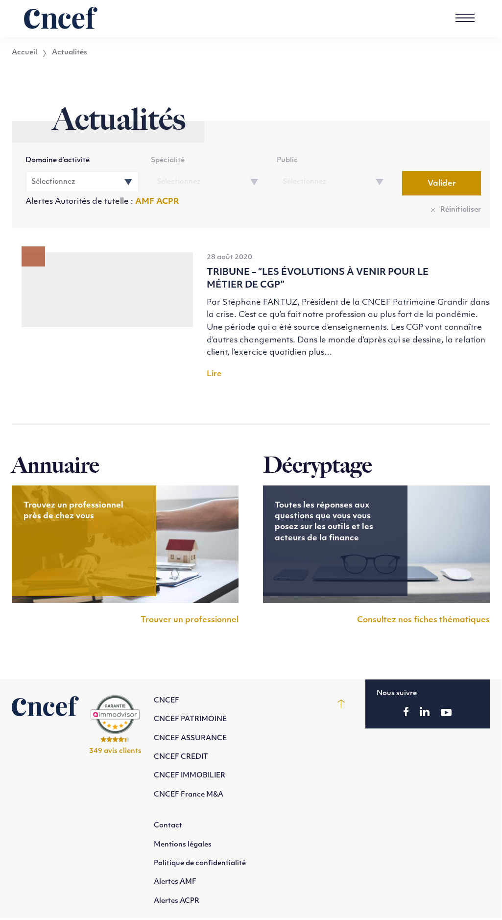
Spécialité (168, 160)
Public (287, 160)
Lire (214, 374)
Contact (168, 825)
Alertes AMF (175, 882)
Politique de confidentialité (200, 863)
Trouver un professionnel (190, 620)
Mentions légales (183, 844)
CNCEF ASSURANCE (190, 738)
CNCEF (166, 700)
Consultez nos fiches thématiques (423, 620)
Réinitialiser (460, 210)
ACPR (167, 202)
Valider (442, 184)
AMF (145, 202)
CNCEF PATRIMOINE (190, 719)
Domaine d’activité (57, 160)
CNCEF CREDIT (181, 757)
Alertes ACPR (176, 901)
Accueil (24, 52)
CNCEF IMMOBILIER (189, 775)
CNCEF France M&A (188, 795)
